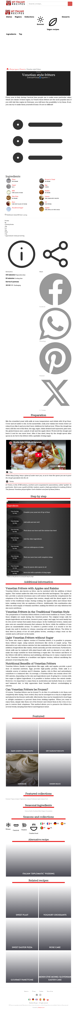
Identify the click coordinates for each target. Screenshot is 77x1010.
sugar (14, 185)
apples (47, 208)
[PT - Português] (44, 999)
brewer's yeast (50, 179)
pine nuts (15, 196)
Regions (18, 17)
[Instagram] (40, 995)
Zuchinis (35, 811)
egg (46, 185)
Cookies (41, 991)
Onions (27, 811)
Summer (40, 24)
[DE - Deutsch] (33, 999)
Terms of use (50, 991)
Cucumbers (49, 811)
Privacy (34, 991)
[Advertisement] (38, 53)
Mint (39, 811)
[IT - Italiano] (29, 999)
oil (46, 202)
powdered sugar (17, 208)
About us (26, 991)
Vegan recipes (53, 29)
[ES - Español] (40, 999)
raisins (47, 191)
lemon (47, 196)
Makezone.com (41, 1007)
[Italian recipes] (8, 69)
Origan (43, 811)
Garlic (31, 811)
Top (20, 34)
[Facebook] (37, 995)
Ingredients (11, 34)
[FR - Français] (37, 999)
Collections (29, 17)
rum (13, 202)
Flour (14, 179)
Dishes (9, 17)
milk (13, 191)
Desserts (66, 17)
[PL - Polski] (48, 999)
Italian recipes (16, 3)
